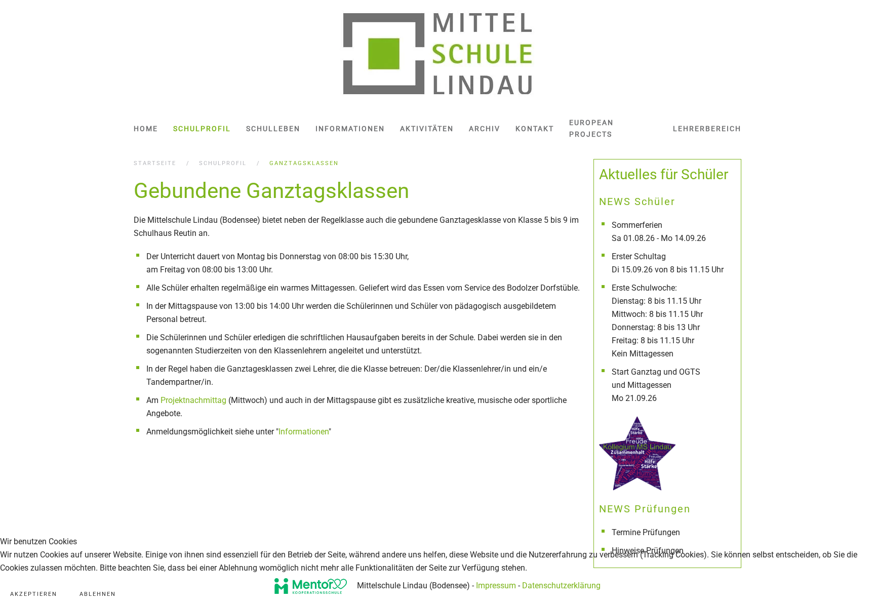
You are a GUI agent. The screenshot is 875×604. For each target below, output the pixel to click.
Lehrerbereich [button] (707, 129)
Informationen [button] (350, 129)
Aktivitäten (427, 129)
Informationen (304, 431)
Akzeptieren (33, 594)
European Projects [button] (591, 128)
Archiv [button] (484, 129)
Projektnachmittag (193, 400)
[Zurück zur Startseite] (438, 54)
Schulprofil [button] (202, 129)
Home (146, 129)
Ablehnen (97, 594)
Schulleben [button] (273, 129)
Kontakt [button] (534, 129)
